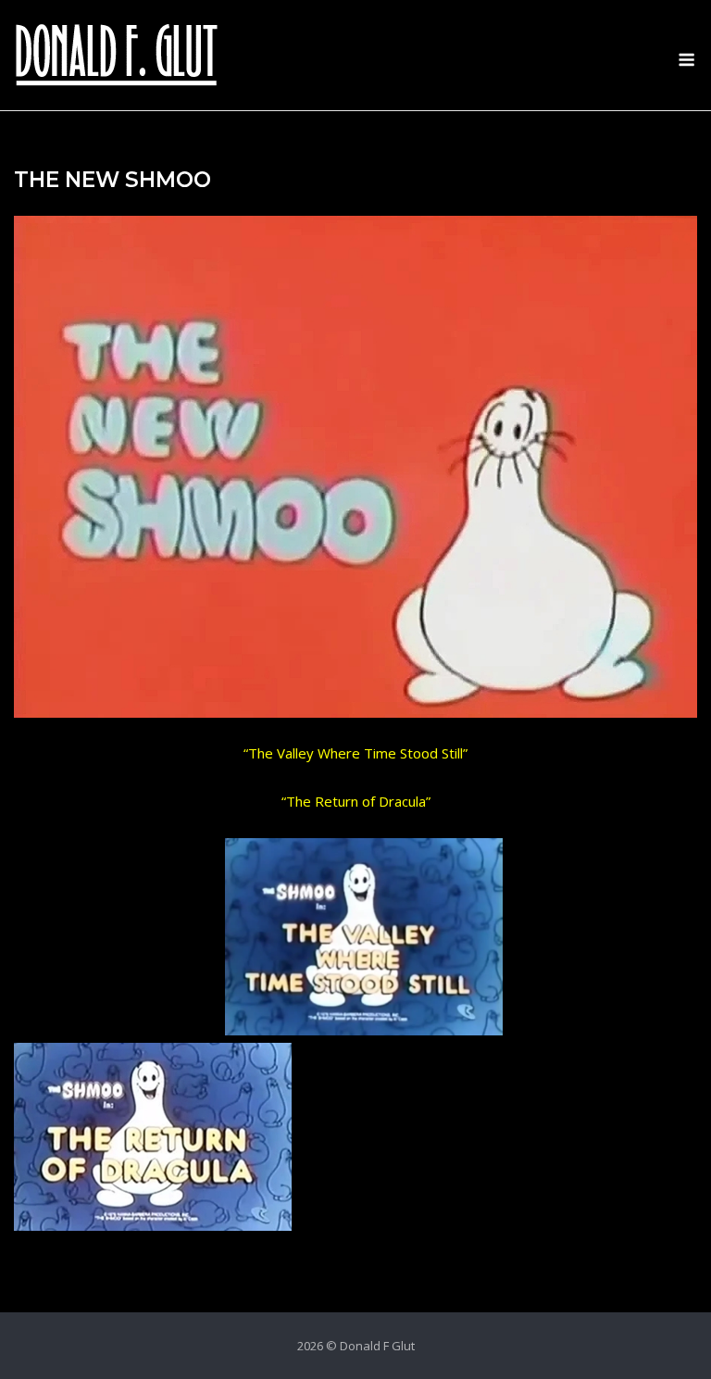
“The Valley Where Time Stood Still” (355, 753)
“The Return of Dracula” (355, 801)
